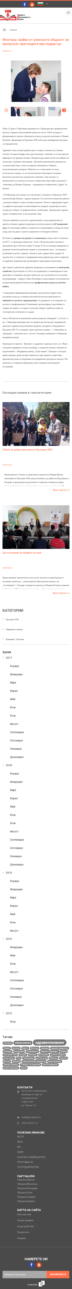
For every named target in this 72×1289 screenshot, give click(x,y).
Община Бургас (26, 1179)
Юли (13, 715)
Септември (17, 732)
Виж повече (60, 490)
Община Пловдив (27, 1188)
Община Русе (24, 1192)
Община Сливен (26, 1197)
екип (20, 1152)
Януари (14, 666)
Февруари (16, 674)
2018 (9, 765)
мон (20, 1141)
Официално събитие (14, 629)
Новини (13, 30)
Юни (13, 707)
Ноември (16, 748)
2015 (9, 1013)
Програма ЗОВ (12, 619)
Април (14, 690)
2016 (9, 939)
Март (13, 682)
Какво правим (25, 1220)
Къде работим (25, 1226)
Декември (16, 757)
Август (14, 724)
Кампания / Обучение (15, 639)
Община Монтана (27, 1184)
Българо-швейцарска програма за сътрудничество (31, 1162)
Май (12, 699)
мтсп (20, 1136)
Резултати (23, 1232)
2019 (9, 872)
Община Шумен (26, 1201)
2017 (9, 657)
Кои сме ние (24, 1214)
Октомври (16, 740)
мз (19, 1147)
